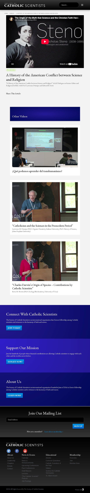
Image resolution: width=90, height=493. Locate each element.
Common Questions (53, 461)
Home (6, 13)
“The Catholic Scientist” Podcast (30, 477)
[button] (14, 328)
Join (71, 461)
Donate (9, 466)
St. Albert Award (51, 476)
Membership (75, 454)
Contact (10, 469)
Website (77, 490)
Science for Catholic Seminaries (53, 472)
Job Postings (26, 481)
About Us (10, 458)
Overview (73, 458)
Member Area (74, 463)
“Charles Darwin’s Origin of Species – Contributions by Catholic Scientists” (42, 286)
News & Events (28, 454)
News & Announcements (27, 462)
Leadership (11, 461)
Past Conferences (28, 468)
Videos (12, 13)
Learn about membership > (54, 431)
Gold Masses (26, 471)
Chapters (10, 463)
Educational (51, 454)
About (10, 454)
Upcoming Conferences (30, 465)
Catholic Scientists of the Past (53, 464)
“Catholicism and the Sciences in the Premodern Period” (42, 226)
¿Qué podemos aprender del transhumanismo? (37, 171)
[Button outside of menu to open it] (82, 4)
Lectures (25, 473)
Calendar (25, 458)
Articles (48, 458)
